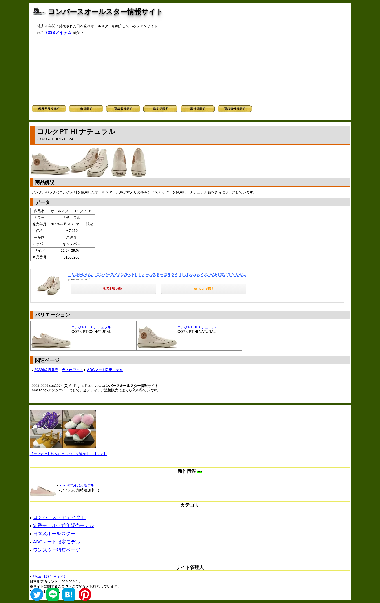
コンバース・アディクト (59, 517)
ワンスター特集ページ (56, 549)
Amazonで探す (204, 288)
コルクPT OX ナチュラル (91, 327)
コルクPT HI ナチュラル (196, 327)
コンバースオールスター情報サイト (105, 11)
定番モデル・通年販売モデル (63, 525)
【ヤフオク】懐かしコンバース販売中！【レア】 (68, 454)
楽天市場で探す (113, 288)
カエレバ (85, 279)
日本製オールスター (54, 533)
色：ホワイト (72, 370)
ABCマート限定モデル (105, 370)
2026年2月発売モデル (76, 485)
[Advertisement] (190, 70)
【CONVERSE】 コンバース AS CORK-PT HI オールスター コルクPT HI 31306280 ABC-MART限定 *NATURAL (157, 274)
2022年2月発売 (46, 370)
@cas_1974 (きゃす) (49, 576)
